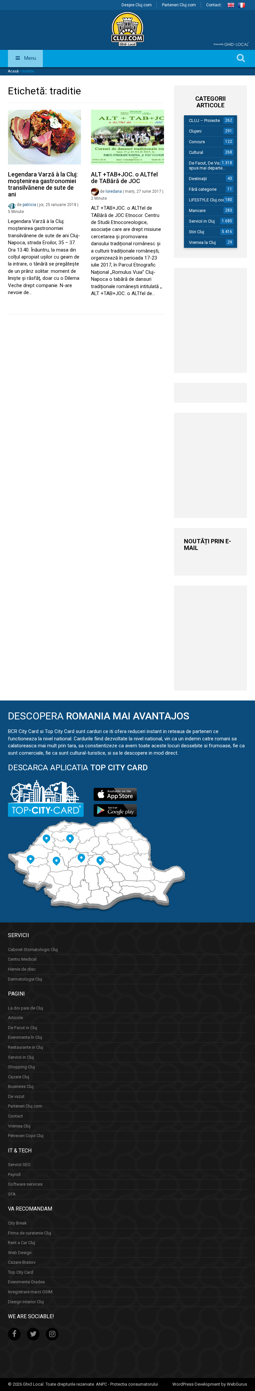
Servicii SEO (19, 1164)
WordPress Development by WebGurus (209, 1384)
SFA (12, 1194)
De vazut (16, 1096)
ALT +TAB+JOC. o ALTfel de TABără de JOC (124, 177)
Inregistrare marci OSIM (30, 1291)
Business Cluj (21, 1086)
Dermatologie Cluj (25, 979)
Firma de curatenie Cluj (29, 1232)
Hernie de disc (22, 969)
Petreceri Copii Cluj (25, 1135)
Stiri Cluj (196, 231)
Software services (25, 1184)
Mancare (197, 210)
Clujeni (195, 131)
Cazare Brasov (22, 1262)
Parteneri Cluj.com (179, 5)
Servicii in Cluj (202, 221)
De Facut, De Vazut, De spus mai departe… (210, 165)
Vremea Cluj (19, 1126)
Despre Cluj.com (137, 5)
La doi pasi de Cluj (25, 1008)
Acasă (13, 71)
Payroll (14, 1174)
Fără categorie (202, 189)
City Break (17, 1223)
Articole (15, 1017)
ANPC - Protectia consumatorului (127, 1384)
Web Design (20, 1252)
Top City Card (20, 1272)
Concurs (197, 141)
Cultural (196, 152)
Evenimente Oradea (26, 1281)
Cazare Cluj (18, 1076)
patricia (29, 204)
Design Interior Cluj (26, 1301)
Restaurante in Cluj (25, 1047)
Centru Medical (22, 959)
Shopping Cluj (21, 1066)
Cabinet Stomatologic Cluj (33, 949)
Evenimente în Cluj (25, 1037)
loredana (114, 191)
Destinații (198, 178)
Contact (213, 5)
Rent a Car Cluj (21, 1242)
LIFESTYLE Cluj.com (207, 199)
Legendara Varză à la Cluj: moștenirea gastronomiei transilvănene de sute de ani (43, 184)
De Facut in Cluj (22, 1027)
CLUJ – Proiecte (204, 120)
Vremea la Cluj (202, 242)
